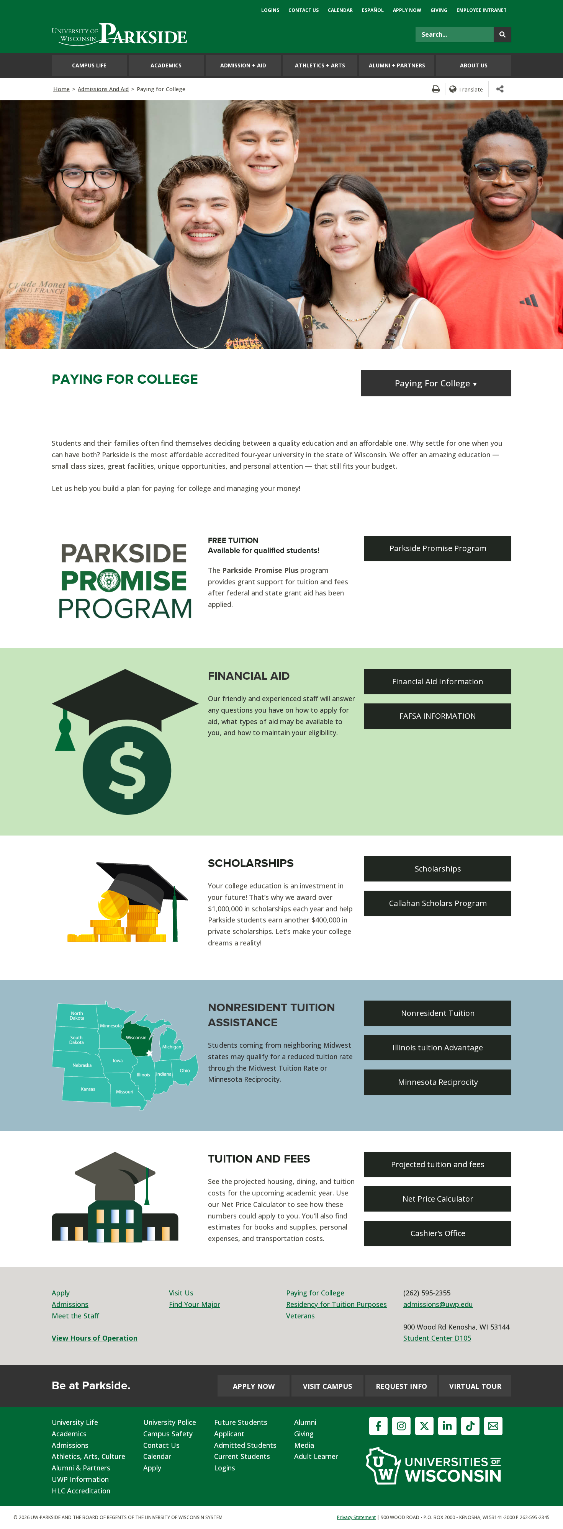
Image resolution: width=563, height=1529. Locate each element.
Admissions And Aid (103, 89)
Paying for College (315, 1292)
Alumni (305, 1422)
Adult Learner (316, 1456)
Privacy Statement (356, 1517)
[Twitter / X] (424, 1426)
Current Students (242, 1456)
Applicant (229, 1433)
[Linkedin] (447, 1426)
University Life (75, 1422)
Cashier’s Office (438, 1233)
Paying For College (436, 383)
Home (61, 89)
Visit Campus (327, 1386)
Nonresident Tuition (438, 1013)
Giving (304, 1433)
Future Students (240, 1422)
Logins (224, 1467)
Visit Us (181, 1292)
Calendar (157, 1456)
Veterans (300, 1315)
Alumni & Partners (81, 1467)
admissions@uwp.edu (438, 1304)
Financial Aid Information (437, 681)
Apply (61, 1292)
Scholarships (438, 868)
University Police (169, 1422)
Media (304, 1445)
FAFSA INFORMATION (437, 716)
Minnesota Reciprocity (438, 1082)
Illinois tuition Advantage (438, 1047)
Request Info (401, 1386)
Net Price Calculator (438, 1199)
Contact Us (161, 1445)
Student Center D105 (437, 1338)
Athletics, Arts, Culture (88, 1456)
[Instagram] (401, 1426)
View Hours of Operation (94, 1338)
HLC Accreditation (81, 1490)
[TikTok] (470, 1426)
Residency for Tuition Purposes (336, 1304)
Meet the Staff (75, 1315)
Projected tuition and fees (437, 1164)
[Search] (502, 34)
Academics (69, 1433)
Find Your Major (194, 1304)
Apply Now (254, 1386)
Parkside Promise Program (438, 548)
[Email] (493, 1426)
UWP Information (80, 1479)
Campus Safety (168, 1433)
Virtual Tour (475, 1386)
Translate (470, 89)
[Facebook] (378, 1426)
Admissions (70, 1304)
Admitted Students (245, 1445)
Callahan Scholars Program (438, 903)
